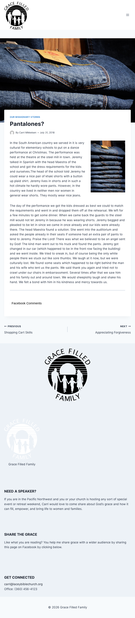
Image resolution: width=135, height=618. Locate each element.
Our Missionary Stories (25, 117)
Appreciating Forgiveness (113, 329)
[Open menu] (127, 15)
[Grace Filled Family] (17, 16)
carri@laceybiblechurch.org (23, 584)
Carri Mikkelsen (27, 132)
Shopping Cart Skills (18, 329)
